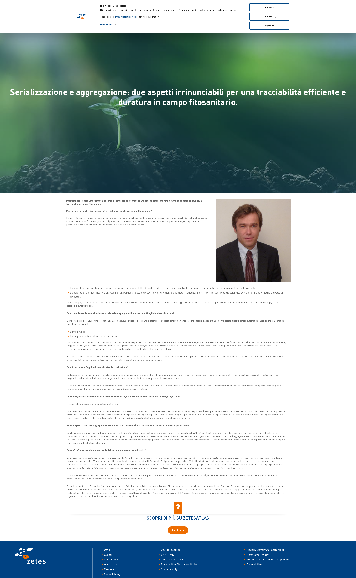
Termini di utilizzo (257, 564)
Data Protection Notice (127, 17)
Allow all (269, 7)
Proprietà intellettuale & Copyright (267, 559)
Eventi (108, 554)
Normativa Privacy (257, 554)
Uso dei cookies (170, 549)
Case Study (111, 559)
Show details (106, 24)
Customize (268, 16)
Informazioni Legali (172, 559)
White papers (112, 564)
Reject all (269, 25)
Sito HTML (167, 554)
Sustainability (169, 569)
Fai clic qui (178, 530)
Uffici (107, 549)
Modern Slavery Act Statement (265, 549)
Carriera (109, 569)
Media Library (112, 574)
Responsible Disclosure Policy (179, 564)
